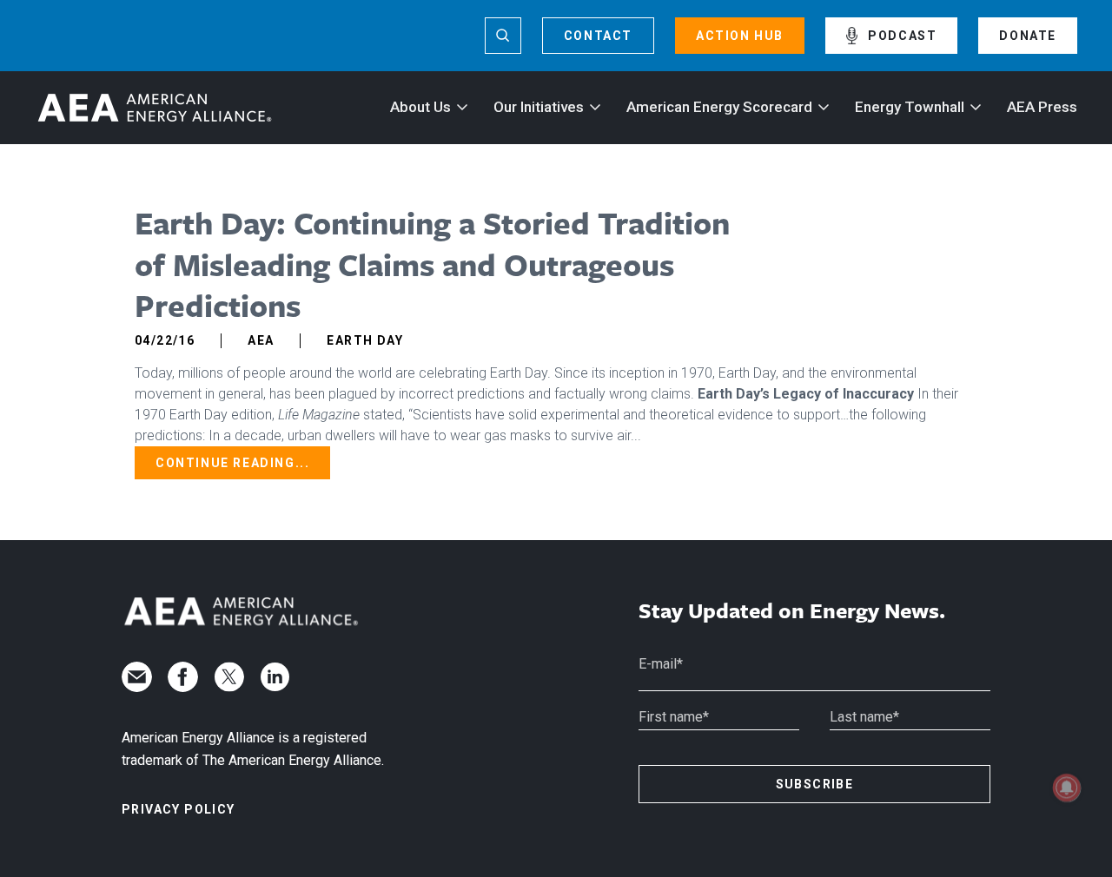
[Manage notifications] (1067, 787)
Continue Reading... (232, 463)
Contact (598, 36)
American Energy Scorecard (719, 106)
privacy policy (178, 809)
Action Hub (740, 36)
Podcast (902, 36)
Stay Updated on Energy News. (792, 611)
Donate (1027, 36)
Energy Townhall (909, 106)
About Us (420, 106)
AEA (261, 340)
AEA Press (1042, 106)
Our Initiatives (538, 106)
